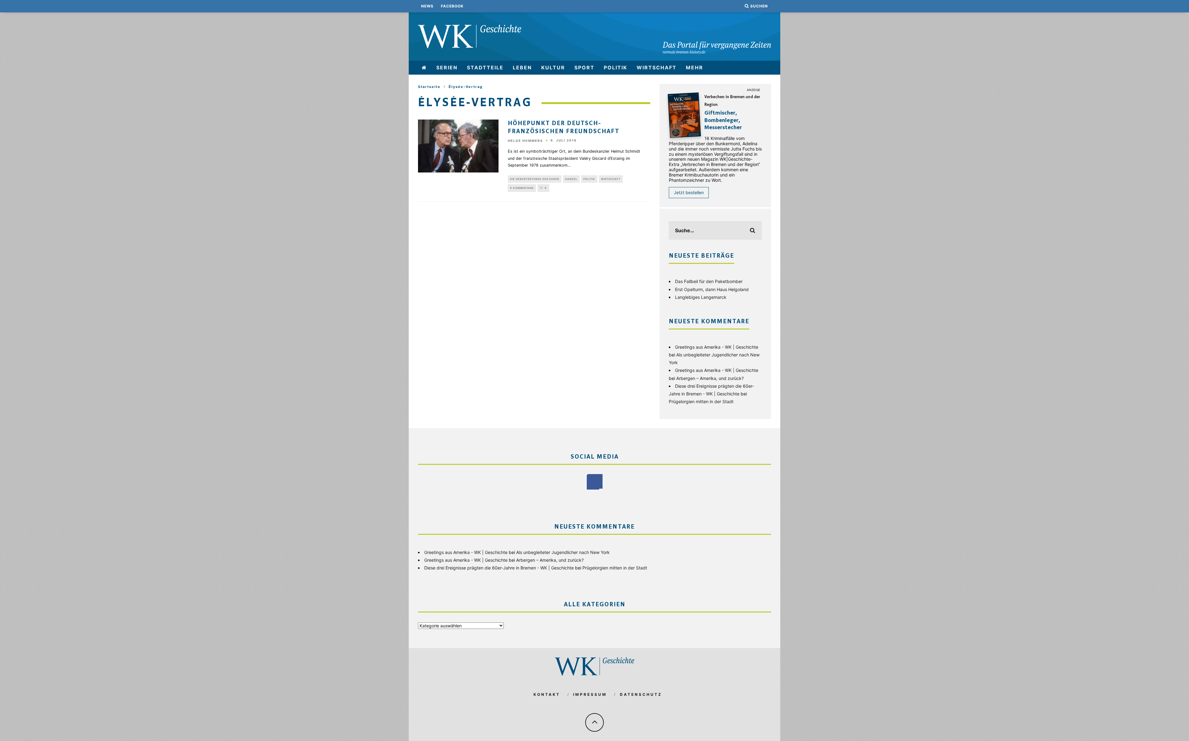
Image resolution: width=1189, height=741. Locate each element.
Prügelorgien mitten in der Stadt (701, 401)
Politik (615, 67)
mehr (694, 67)
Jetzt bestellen (689, 192)
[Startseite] (424, 68)
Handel (571, 179)
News (427, 6)
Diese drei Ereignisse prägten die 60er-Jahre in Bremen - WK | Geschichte (499, 567)
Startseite (429, 87)
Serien (447, 67)
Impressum (590, 694)
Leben (522, 67)
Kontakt (547, 694)
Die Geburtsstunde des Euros (534, 179)
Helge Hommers (525, 140)
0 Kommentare (522, 188)
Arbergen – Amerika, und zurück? (710, 378)
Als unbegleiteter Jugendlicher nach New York (563, 552)
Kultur (553, 67)
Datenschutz (641, 694)
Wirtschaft (657, 67)
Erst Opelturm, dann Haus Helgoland (712, 289)
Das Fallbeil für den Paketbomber (709, 281)
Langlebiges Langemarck (700, 297)
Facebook (452, 6)
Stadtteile (485, 67)
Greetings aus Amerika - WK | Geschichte (716, 347)
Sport (584, 67)
